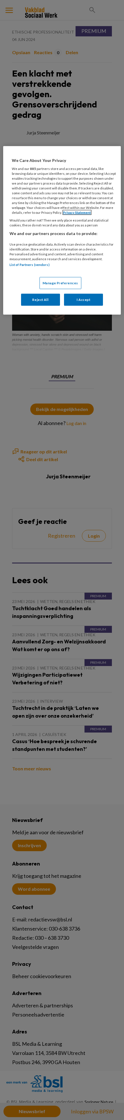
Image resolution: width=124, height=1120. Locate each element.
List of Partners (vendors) (30, 265)
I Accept (84, 299)
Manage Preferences (60, 283)
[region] (62, 230)
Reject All (40, 299)
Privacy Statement (77, 212)
